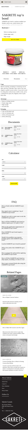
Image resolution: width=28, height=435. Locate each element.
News (3, 388)
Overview (6, 78)
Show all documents (22, 73)
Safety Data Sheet (13, 73)
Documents (17, 78)
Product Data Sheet (5, 73)
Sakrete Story (4, 381)
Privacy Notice (5, 390)
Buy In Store (15, 39)
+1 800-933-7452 (8, 410)
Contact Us (4, 383)
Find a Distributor (5, 386)
